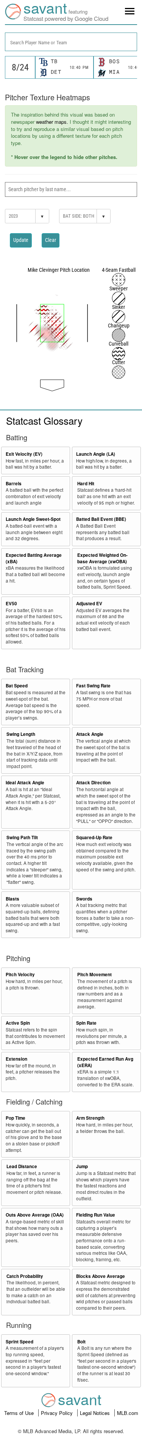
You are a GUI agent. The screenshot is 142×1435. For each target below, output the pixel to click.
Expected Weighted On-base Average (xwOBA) (102, 558)
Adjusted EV (89, 603)
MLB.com (127, 1412)
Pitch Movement (94, 974)
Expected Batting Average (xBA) (34, 558)
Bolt (81, 1341)
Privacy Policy (57, 1412)
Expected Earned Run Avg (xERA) (105, 1062)
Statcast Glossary (44, 420)
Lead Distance (21, 1166)
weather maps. (52, 121)
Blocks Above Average (100, 1276)
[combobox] (71, 42)
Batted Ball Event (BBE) (101, 519)
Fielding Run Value (95, 1215)
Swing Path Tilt (22, 837)
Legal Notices (95, 1412)
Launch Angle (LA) (95, 454)
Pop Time (15, 1118)
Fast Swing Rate (93, 685)
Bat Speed (17, 685)
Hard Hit (85, 483)
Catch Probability (24, 1276)
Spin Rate (86, 1023)
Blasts (12, 899)
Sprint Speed (19, 1341)
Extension (16, 1059)
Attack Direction (93, 782)
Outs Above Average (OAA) (35, 1215)
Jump (82, 1166)
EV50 (11, 603)
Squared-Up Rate (94, 837)
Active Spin (18, 1023)
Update (20, 240)
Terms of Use (19, 1412)
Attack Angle (89, 734)
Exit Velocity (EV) (24, 454)
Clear (50, 240)
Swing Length (20, 734)
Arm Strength (90, 1118)
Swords (84, 899)
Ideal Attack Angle (25, 782)
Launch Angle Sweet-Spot (33, 519)
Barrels (14, 483)
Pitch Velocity (20, 974)
